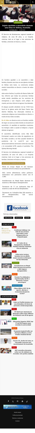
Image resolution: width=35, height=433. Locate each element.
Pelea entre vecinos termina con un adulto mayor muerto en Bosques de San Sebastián (22, 256)
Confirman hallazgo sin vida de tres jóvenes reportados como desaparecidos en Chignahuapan (22, 233)
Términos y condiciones (17, 418)
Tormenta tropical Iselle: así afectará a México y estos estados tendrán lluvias (23, 332)
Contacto (17, 421)
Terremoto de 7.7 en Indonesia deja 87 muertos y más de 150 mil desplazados (17, 187)
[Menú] (2, 2)
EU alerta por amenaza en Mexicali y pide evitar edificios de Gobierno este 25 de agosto (23, 313)
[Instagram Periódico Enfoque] (17, 401)
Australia (27, 217)
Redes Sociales (8, 217)
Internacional (18, 217)
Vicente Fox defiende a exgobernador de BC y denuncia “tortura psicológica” (22, 279)
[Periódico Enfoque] (12, 2)
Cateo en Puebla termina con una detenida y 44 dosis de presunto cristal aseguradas (23, 304)
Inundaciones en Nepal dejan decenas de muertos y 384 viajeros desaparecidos (17, 182)
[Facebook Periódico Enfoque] (8, 401)
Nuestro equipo (17, 412)
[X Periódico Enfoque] (13, 401)
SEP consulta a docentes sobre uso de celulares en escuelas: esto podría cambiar (23, 352)
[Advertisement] (17, 61)
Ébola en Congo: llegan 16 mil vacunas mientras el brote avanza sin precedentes (17, 168)
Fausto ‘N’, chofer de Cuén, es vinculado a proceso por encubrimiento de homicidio (23, 342)
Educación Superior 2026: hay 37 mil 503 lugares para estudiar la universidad (23, 323)
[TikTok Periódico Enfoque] (27, 401)
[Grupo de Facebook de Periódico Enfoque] (17, 206)
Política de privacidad (18, 415)
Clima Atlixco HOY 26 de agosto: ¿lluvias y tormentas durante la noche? (22, 290)
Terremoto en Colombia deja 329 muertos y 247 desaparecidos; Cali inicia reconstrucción (17, 194)
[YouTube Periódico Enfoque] (22, 401)
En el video (5, 120)
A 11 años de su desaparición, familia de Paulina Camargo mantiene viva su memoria (22, 245)
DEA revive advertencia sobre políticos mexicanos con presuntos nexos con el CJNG (17, 175)
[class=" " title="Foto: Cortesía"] (6, 233)
